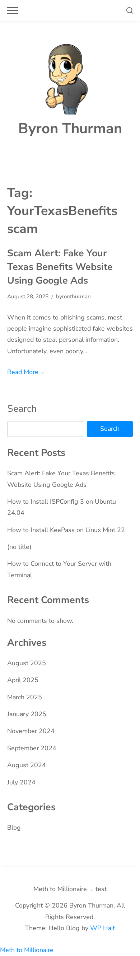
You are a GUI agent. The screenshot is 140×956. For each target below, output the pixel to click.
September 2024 (31, 748)
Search (22, 408)
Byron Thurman (70, 128)
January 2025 (26, 714)
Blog (14, 827)
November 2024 (31, 731)
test (101, 889)
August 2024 (26, 765)
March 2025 (24, 697)
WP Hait (102, 928)
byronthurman (73, 296)
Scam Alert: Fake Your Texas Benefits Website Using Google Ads (60, 266)
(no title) (19, 546)
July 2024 (21, 782)
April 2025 (22, 680)
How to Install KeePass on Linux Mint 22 (66, 530)
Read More (26, 372)
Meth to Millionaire (60, 889)
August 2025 (26, 663)
